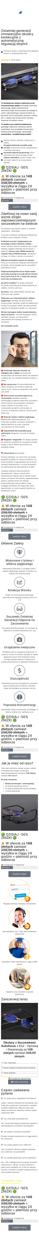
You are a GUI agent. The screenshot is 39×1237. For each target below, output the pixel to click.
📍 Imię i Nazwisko (8, 1063)
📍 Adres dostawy (8, 1073)
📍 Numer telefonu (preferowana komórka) (18, 1068)
